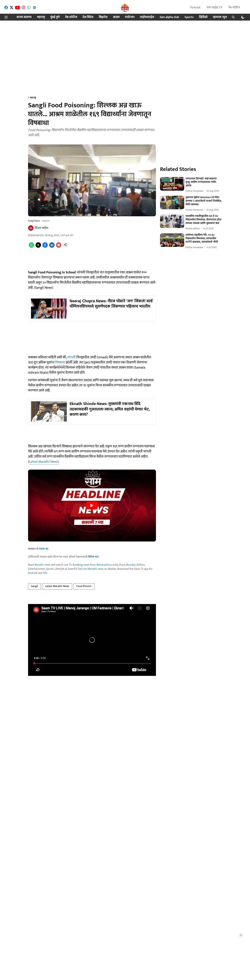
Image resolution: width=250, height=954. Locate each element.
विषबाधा (59, 362)
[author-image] (31, 228)
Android (32, 573)
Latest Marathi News (57, 586)
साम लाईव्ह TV (214, 7)
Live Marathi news (93, 569)
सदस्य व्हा (43, 549)
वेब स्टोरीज (234, 7)
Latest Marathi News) (44, 462)
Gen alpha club (169, 17)
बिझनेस (103, 17)
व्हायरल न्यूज (220, 17)
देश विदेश (88, 17)
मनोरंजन (130, 17)
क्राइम (116, 17)
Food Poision (83, 586)
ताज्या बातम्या (24, 17)
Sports (189, 17)
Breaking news (81, 565)
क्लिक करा (93, 557)
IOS (45, 573)
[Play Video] (92, 505)
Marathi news (42, 565)
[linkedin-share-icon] (52, 247)
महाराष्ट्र (41, 17)
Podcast (195, 7)
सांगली (71, 357)
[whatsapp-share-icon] (31, 247)
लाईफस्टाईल (147, 17)
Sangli (34, 586)
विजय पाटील (41, 228)
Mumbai (131, 565)
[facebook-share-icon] (45, 247)
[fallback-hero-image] (172, 184)
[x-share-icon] (38, 247)
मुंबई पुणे (55, 17)
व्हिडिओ (203, 17)
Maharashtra (103, 565)
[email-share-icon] (58, 247)
